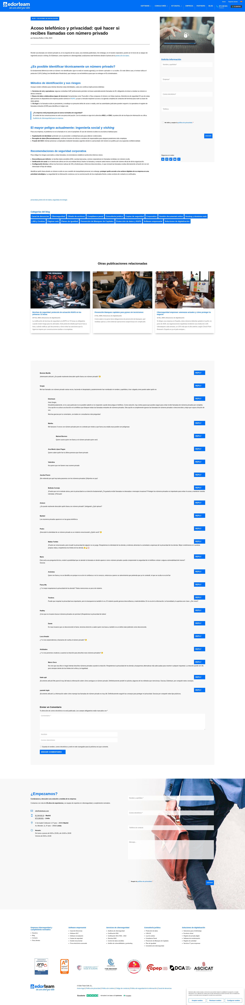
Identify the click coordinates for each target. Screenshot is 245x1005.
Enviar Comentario (51, 752)
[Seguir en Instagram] (166, 159)
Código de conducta (122, 988)
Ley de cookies (150, 936)
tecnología (63, 200)
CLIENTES (237, 6)
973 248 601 (223, 6)
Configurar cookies (233, 1000)
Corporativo (151, 216)
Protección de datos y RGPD (128, 221)
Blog (33, 935)
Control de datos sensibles (116, 941)
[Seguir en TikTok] (170, 159)
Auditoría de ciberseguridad (116, 931)
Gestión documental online (171, 216)
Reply (198, 373)
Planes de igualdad (69, 221)
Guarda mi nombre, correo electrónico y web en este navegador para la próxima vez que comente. (75, 747)
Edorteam (51, 399)
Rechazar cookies (215, 1000)
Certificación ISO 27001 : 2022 (117, 936)
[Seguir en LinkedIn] (162, 159)
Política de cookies (108, 988)
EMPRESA (189, 6)
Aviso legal (81, 988)
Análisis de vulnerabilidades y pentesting (120, 943)
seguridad (56, 200)
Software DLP (74, 933)
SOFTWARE (145, 6)
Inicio (224, 1)
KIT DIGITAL (175, 6)
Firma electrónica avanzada (78, 943)
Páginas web (53, 221)
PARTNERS (201, 6)
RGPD (73, 98)
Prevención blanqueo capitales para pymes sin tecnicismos (119, 312)
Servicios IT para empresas (192, 943)
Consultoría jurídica (114, 216)
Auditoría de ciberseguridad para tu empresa (48, 118)
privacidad (34, 200)
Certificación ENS (113, 933)
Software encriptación (76, 936)
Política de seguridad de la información (143, 988)
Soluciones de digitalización (47, 18)
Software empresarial (153, 221)
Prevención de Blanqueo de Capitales (97, 221)
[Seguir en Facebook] (178, 159)
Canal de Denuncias (76, 931)
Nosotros (35, 933)
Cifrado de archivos (76, 216)
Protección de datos (152, 931)
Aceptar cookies (197, 1000)
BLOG (211, 6)
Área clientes (36, 940)
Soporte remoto (233, 1)
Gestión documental (76, 941)
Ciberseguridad (58, 216)
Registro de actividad (190, 941)
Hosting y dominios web (196, 216)
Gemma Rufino (38, 38)
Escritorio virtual (188, 933)
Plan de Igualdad (151, 943)
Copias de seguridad (134, 216)
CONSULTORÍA (160, 6)
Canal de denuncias (40, 216)
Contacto (35, 938)
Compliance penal (95, 216)
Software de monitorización (192, 938)
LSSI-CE (148, 933)
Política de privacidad (93, 988)
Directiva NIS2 (112, 938)
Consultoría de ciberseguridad (155, 946)
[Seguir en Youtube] (174, 159)
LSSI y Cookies (38, 221)
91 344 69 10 (39, 815)
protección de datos (122, 55)
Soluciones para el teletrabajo (193, 931)
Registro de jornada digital (191, 936)
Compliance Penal (151, 938)
